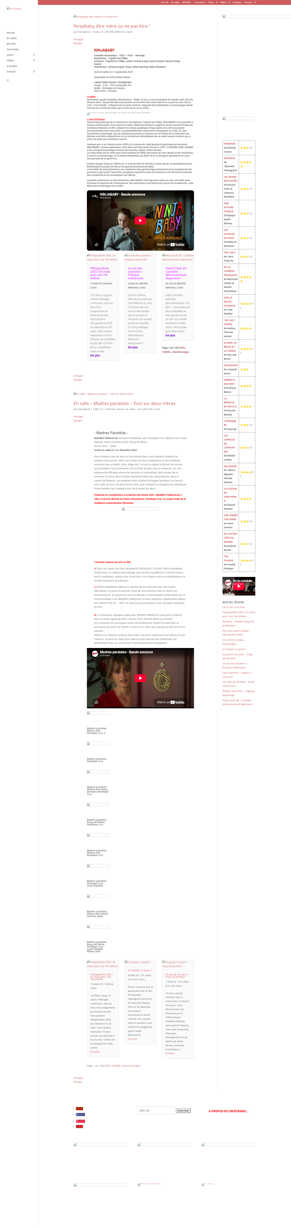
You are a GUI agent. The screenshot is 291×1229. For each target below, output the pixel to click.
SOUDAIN (229, 158)
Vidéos (223, 2)
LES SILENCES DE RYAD (229, 234)
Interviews (200, 2)
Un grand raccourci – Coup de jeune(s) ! (177, 975)
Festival (107, 283)
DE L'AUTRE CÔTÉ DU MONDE (230, 537)
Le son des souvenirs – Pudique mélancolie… (136, 273)
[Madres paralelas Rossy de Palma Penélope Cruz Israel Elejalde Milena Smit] (98, 938)
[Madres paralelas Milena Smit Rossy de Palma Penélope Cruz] (98, 783)
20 (166, 352)
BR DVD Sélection (115, 31)
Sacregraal (84, 31)
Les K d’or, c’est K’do (233, 607)
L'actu (129, 31)
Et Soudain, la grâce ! (140, 970)
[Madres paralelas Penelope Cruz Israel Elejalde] (98, 877)
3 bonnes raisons (114, 409)
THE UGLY (229, 252)
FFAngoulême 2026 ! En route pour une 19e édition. (100, 273)
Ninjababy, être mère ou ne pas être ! (112, 26)
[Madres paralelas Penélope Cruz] (98, 755)
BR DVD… (187, 2)
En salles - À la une (136, 409)
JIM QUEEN (230, 466)
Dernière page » (181, 352)
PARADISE (229, 143)
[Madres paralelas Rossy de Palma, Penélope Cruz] (98, 816)
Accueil (164, 2)
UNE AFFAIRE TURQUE (229, 207)
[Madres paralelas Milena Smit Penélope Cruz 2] (98, 725)
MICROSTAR (231, 365)
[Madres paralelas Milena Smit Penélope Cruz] (98, 847)
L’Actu (211, 2)
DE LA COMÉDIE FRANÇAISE (230, 271)
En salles (175, 2)
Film (150, 409)
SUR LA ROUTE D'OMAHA (229, 301)
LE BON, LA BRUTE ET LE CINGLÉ (230, 346)
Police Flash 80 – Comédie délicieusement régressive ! (177, 273)
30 (169, 352)
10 (163, 352)
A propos (237, 2)
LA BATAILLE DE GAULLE (230, 402)
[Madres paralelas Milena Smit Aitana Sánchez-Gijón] (98, 908)
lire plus (95, 355)
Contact (248, 2)
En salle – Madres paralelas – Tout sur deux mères (124, 403)
